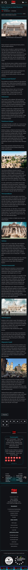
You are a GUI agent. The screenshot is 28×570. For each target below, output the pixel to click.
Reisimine (4, 414)
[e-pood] (2, 11)
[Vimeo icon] (14, 460)
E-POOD (3, 13)
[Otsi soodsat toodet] (6, 2)
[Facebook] (3, 421)
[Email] (7, 425)
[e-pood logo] (13, 2)
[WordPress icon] (6, 460)
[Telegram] (21, 421)
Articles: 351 (14, 463)
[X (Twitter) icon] (14, 458)
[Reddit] (17, 421)
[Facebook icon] (6, 458)
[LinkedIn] (14, 421)
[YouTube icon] (11, 460)
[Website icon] (11, 458)
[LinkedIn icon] (9, 458)
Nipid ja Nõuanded (18, 13)
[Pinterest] (10, 421)
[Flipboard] (3, 425)
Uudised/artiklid (9, 13)
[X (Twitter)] (7, 421)
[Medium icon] (9, 460)
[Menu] (2, 2)
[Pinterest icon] (20, 458)
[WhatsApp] (25, 421)
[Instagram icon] (17, 458)
